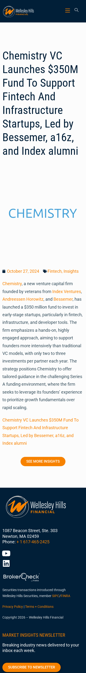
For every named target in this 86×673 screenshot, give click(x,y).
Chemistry (12, 283)
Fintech (55, 271)
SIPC (55, 596)
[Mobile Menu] (68, 10)
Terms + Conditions (39, 607)
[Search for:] (75, 10)
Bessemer (63, 299)
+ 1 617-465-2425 (32, 541)
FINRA (65, 596)
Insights (71, 271)
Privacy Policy (12, 607)
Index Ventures (66, 291)
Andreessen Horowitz (22, 299)
